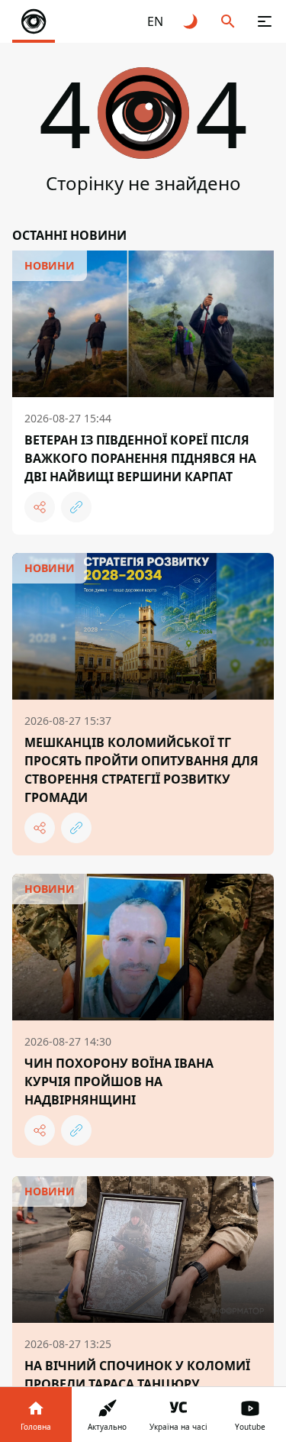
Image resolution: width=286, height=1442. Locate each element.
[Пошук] (228, 21)
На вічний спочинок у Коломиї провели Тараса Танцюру (137, 1374)
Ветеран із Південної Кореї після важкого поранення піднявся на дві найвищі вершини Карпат (140, 458)
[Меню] (264, 21)
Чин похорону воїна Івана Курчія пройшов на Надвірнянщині (119, 1081)
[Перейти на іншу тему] (191, 21)
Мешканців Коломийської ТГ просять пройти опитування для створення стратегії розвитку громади (141, 770)
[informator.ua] (33, 21)
